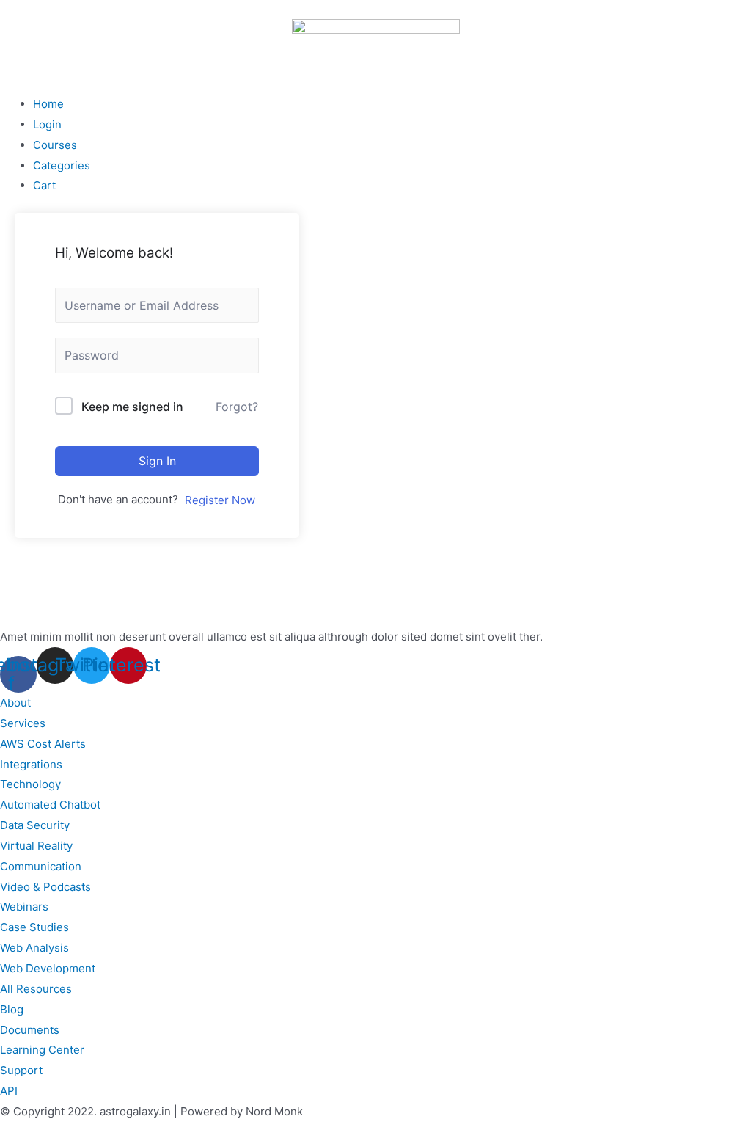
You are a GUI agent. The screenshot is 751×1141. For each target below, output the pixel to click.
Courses (55, 145)
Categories (61, 165)
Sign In (157, 460)
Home (48, 104)
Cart (44, 185)
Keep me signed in (132, 406)
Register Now (220, 500)
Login (47, 124)
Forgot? (237, 406)
